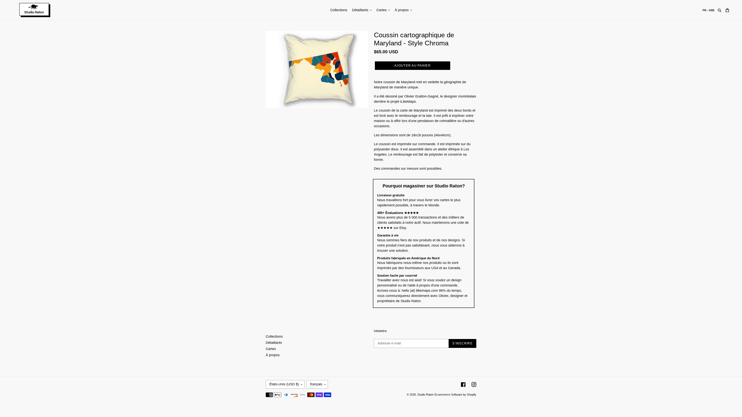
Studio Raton (425, 394)
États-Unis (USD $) (284, 384)
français (316, 384)
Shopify (471, 394)
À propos (273, 355)
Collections (274, 336)
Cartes (271, 349)
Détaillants (274, 343)
